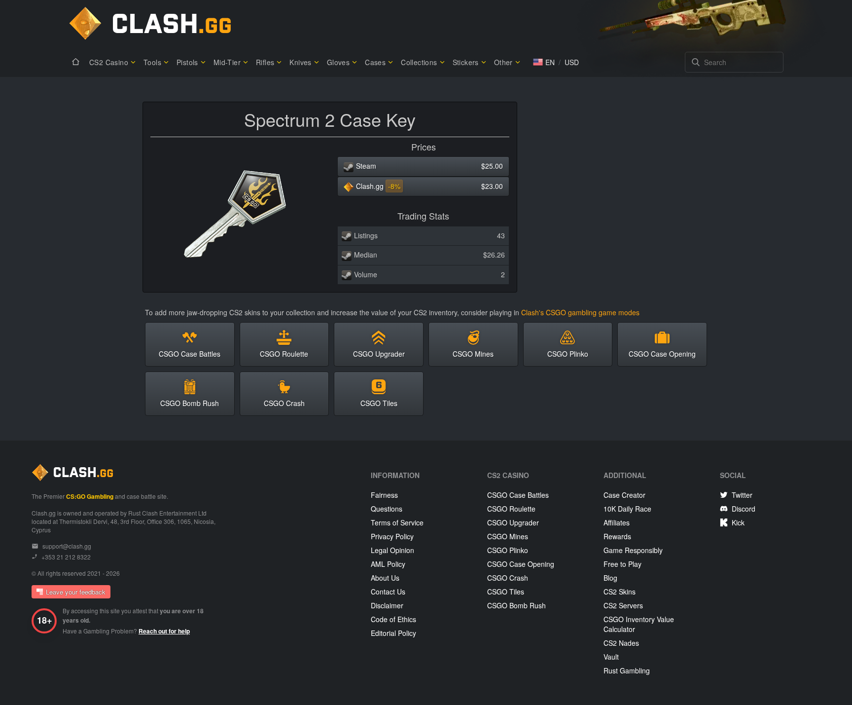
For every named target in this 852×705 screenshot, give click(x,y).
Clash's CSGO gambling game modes (580, 312)
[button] (544, 62)
